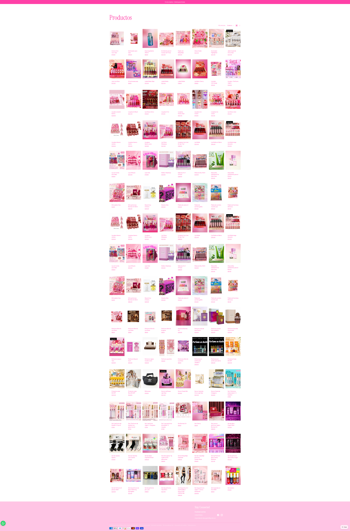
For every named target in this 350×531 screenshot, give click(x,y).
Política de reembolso (156, 525)
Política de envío (192, 525)
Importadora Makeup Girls (119, 525)
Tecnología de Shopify (132, 525)
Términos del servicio (168, 525)
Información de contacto (181, 525)
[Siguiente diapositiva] (189, 130)
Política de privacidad (144, 525)
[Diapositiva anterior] (177, 130)
